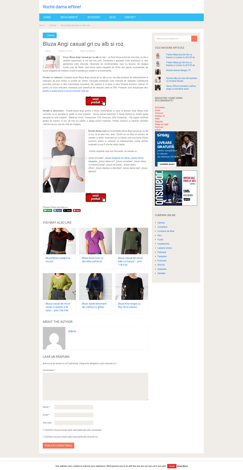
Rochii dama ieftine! (62, 6)
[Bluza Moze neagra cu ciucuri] (59, 241)
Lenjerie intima (165, 248)
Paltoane (162, 252)
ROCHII (161, 265)
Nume (46, 407)
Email (46, 415)
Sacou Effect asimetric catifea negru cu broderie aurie (181, 87)
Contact (130, 17)
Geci (160, 235)
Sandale (161, 273)
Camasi (52, 25)
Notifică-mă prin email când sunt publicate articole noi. (71, 436)
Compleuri (162, 227)
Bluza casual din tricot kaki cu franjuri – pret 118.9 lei (130, 261)
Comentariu (49, 370)
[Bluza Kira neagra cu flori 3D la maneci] (131, 286)
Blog (113, 17)
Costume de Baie (166, 231)
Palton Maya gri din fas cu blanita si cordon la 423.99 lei (180, 64)
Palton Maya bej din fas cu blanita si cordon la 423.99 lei (180, 56)
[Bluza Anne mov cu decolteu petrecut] (95, 241)
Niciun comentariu (87, 51)
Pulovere (162, 260)
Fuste (160, 239)
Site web (47, 422)
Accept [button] (172, 466)
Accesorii (93, 17)
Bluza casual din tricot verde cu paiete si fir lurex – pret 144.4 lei (58, 307)
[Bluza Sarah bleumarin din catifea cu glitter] (95, 286)
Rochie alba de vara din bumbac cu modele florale (181, 79)
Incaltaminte (69, 17)
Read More (182, 466)
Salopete (162, 269)
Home (42, 25)
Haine (47, 17)
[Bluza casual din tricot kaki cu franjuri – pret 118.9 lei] (131, 241)
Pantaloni (162, 256)
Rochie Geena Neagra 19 (178, 70)
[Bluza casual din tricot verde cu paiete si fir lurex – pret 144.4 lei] (59, 286)
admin (48, 51)
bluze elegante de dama (117, 158)
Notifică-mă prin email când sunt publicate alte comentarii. (73, 430)
